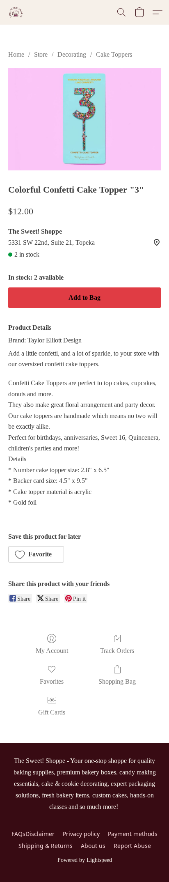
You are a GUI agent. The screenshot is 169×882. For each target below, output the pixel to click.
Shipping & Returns (45, 846)
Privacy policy (81, 834)
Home (16, 54)
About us (93, 846)
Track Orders (117, 650)
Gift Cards (51, 712)
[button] (16, 12)
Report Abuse (132, 846)
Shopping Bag (117, 681)
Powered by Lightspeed (84, 860)
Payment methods (133, 834)
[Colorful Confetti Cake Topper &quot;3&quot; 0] (84, 119)
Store (41, 54)
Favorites (52, 681)
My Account (52, 650)
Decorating (71, 54)
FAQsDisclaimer (33, 834)
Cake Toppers (114, 54)
